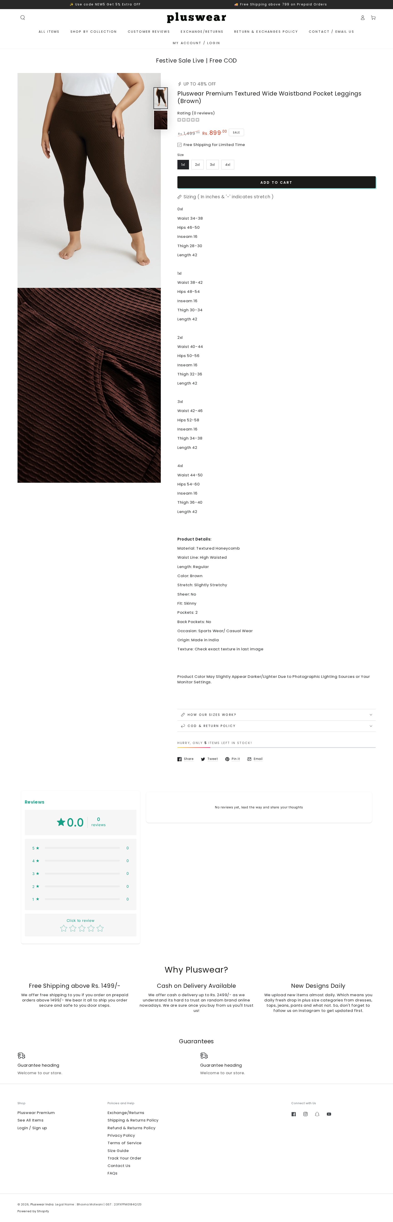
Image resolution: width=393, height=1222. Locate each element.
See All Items (31, 1120)
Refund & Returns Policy (132, 1128)
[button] (23, 17)
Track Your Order (124, 1158)
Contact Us (119, 1165)
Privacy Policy (121, 1135)
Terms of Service (125, 1143)
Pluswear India (42, 1204)
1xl (183, 164)
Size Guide (118, 1150)
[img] (188, 120)
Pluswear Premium (36, 1112)
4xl (227, 164)
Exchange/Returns (126, 1112)
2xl (197, 164)
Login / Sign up (32, 1128)
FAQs (113, 1173)
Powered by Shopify (33, 1211)
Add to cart (276, 182)
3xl (212, 164)
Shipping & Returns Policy (133, 1120)
